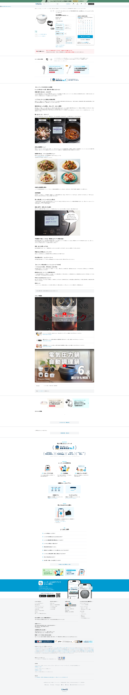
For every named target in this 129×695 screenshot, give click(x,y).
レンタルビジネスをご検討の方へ (86, 601)
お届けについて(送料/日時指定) (55, 604)
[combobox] (51, 4)
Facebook (47, 684)
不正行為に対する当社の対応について (75, 682)
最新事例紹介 (83, 616)
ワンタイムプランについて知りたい (70, 498)
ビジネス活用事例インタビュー (85, 618)
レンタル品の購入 (53, 607)
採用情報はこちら (37, 666)
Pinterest (67, 684)
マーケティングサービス (84, 606)
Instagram (58, 684)
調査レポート (83, 615)
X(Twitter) (52, 684)
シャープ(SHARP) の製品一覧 (42, 34)
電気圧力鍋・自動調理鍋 (53, 385)
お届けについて (38, 623)
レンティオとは (38, 601)
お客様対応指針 (82, 682)
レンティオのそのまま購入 (39, 607)
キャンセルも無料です (85, 42)
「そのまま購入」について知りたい (60, 521)
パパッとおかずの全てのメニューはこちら (41, 156)
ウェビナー (82, 612)
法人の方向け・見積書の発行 (85, 39)
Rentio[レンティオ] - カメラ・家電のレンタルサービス (43, 646)
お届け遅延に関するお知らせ (6, 6)
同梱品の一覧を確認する (59, 46)
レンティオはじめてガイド (39, 603)
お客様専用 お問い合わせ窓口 (40, 629)
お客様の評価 (37, 609)
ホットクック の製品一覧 (41, 36)
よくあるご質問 (52, 609)
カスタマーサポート (53, 601)
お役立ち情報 (82, 611)
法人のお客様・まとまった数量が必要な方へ (43, 617)
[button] (51, 11)
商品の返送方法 (37, 604)
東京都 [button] (80, 17)
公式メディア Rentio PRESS (39, 610)
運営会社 (68, 682)
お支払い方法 (52, 603)
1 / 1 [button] (53, 28)
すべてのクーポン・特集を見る (64, 422)
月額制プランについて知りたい (53, 498)
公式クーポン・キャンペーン (39, 606)
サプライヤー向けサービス (84, 603)
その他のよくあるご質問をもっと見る (64, 564)
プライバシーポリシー (57, 682)
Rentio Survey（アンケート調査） (86, 609)
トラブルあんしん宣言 (53, 606)
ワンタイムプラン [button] (68, 37)
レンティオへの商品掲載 (84, 604)
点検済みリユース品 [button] (69, 38)
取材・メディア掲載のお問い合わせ (40, 613)
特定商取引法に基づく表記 (47, 682)
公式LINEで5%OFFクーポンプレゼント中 (77, 684)
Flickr (63, 684)
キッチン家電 (46, 385)
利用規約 (52, 682)
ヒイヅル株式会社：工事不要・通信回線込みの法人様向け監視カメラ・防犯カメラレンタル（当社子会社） (50, 677)
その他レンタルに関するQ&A (60, 45)
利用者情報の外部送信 (63, 682)
